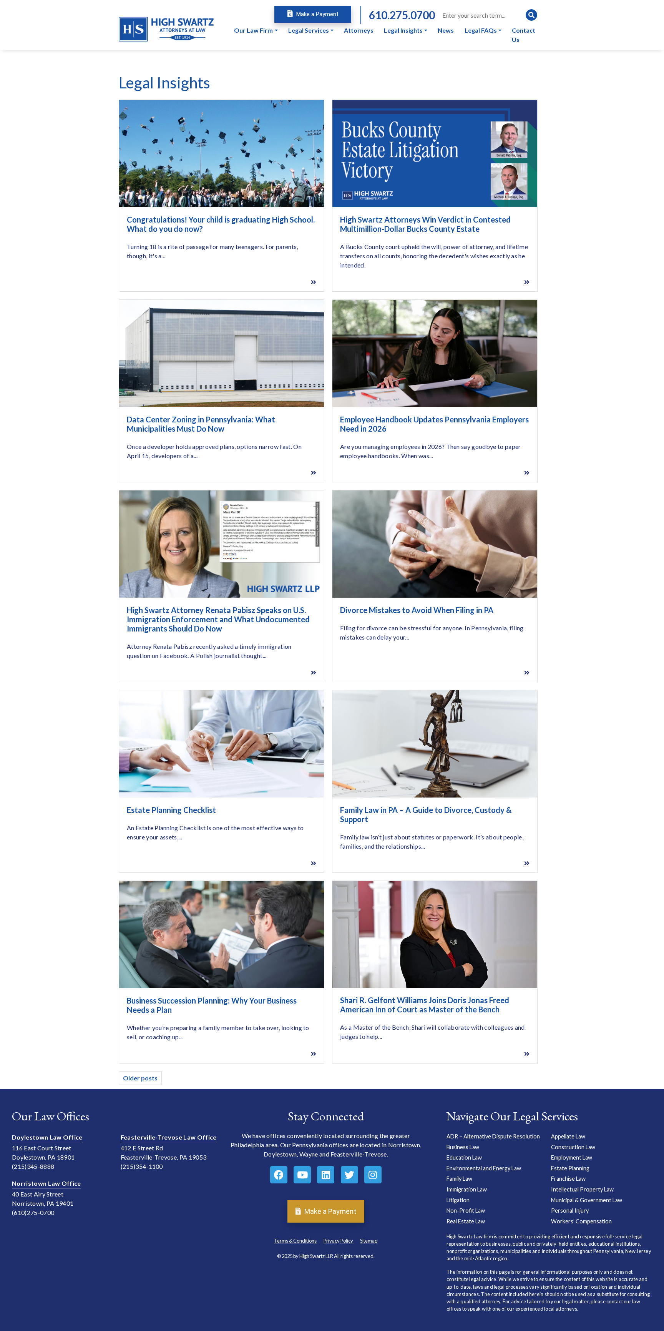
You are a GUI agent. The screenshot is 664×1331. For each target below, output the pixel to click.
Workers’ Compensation (581, 1221)
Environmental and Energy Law (484, 1168)
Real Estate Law (466, 1221)
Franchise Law (568, 1178)
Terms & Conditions (295, 1241)
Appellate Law (568, 1136)
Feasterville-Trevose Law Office (169, 1137)
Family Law (459, 1178)
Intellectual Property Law (582, 1189)
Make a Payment (317, 14)
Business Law (463, 1147)
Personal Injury (570, 1210)
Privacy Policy (338, 1241)
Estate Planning (570, 1168)
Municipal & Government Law (586, 1200)
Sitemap (368, 1241)
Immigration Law (467, 1189)
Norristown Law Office (46, 1183)
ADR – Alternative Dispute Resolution (493, 1136)
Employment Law (571, 1157)
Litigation (458, 1200)
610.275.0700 (402, 15)
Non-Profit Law (466, 1210)
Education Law (464, 1157)
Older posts (140, 1078)
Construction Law (573, 1147)
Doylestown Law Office (47, 1137)
